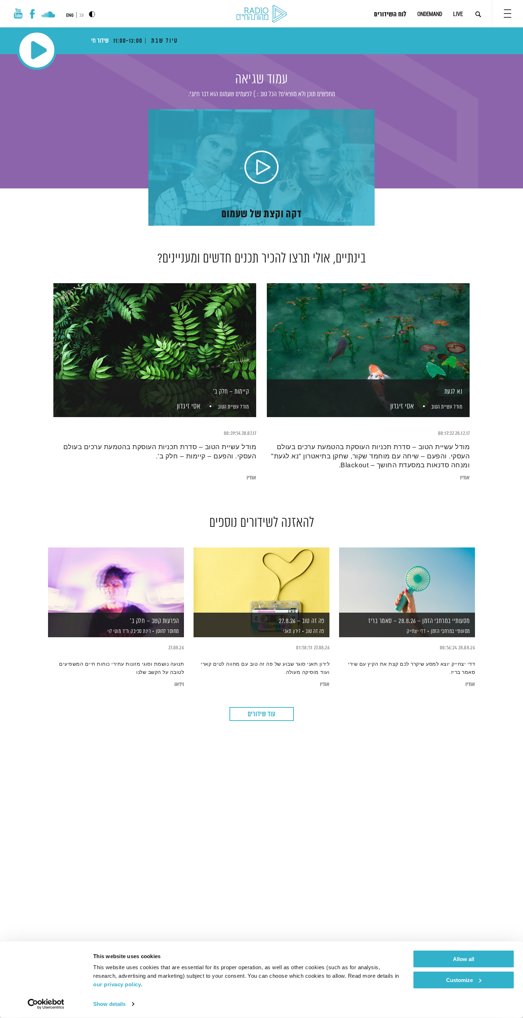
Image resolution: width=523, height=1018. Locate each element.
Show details (109, 1004)
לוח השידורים (390, 14)
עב (81, 15)
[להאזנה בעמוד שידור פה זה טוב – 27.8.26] (261, 580)
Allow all (463, 959)
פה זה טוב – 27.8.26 (301, 621)
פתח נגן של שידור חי (37, 50)
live (458, 14)
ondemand (429, 14)
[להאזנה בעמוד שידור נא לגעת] (368, 338)
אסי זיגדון (401, 406)
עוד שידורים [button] (261, 714)
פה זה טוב (315, 631)
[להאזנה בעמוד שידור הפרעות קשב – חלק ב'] (116, 580)
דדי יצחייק (416, 631)
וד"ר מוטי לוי (118, 631)
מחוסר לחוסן (167, 631)
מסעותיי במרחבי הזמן (450, 631)
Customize (459, 980)
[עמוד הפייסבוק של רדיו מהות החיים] (32, 14)
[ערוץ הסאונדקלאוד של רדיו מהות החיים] (48, 15)
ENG (70, 15)
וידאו (179, 684)
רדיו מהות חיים (262, 14)
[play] (261, 168)
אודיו (465, 477)
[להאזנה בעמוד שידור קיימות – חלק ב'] (154, 338)
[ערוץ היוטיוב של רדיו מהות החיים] (18, 13)
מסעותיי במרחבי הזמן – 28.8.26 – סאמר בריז (419, 621)
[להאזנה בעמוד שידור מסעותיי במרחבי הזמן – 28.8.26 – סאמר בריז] (407, 580)
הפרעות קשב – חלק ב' (154, 621)
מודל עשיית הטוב (447, 407)
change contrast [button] (92, 14)
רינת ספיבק (140, 631)
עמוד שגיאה (261, 79)
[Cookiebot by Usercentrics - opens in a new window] (46, 1004)
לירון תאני (291, 631)
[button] (507, 13)
